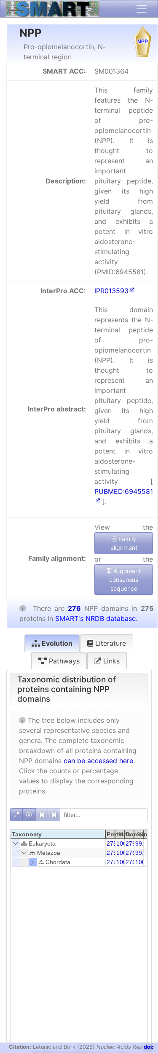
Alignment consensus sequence (125, 579)
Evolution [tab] (56, 643)
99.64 (142, 843)
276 (131, 843)
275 (112, 843)
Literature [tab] (109, 643)
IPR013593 (111, 290)
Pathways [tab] (63, 661)
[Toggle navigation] (141, 8)
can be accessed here (98, 760)
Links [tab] (110, 661)
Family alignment (123, 543)
